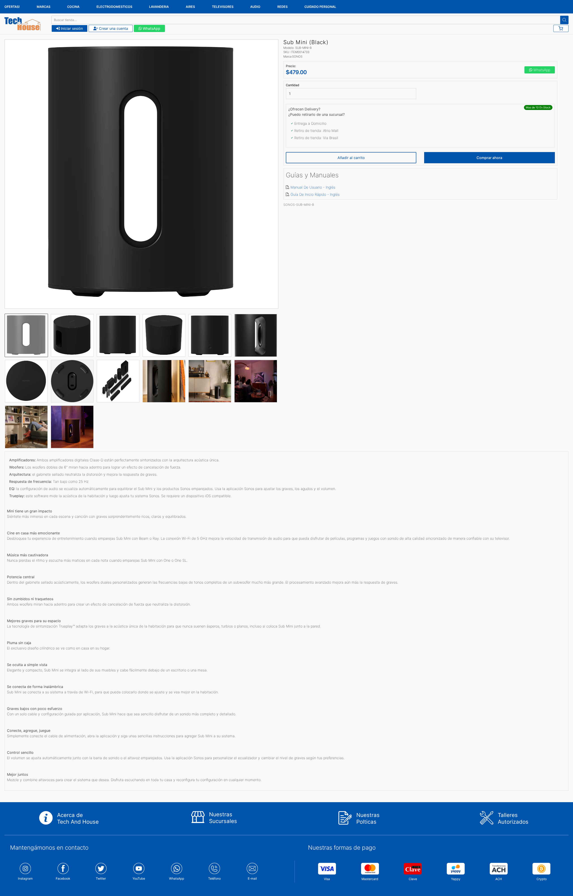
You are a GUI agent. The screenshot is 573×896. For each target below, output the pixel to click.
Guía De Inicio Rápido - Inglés (315, 194)
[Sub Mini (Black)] (141, 174)
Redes (282, 7)
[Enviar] (564, 20)
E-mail (252, 878)
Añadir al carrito (351, 157)
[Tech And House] (22, 24)
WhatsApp (151, 28)
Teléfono (214, 878)
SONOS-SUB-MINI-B (298, 204)
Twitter (101, 878)
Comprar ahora (489, 157)
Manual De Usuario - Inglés (313, 187)
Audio (255, 7)
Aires (190, 7)
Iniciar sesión (71, 28)
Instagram (25, 878)
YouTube (139, 878)
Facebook (63, 878)
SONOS (297, 56)
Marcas (43, 7)
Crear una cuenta (113, 28)
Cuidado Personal (320, 7)
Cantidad (292, 85)
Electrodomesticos (114, 7)
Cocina (73, 7)
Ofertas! (12, 7)
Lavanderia (159, 7)
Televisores (222, 7)
